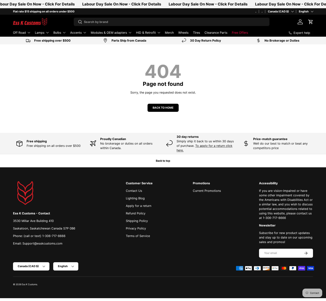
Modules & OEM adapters (109, 32)
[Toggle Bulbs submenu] (64, 32)
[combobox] (171, 22)
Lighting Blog (135, 198)
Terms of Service (138, 236)
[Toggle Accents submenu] (84, 32)
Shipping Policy (137, 221)
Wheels (183, 32)
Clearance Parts (216, 32)
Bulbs (57, 32)
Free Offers (240, 32)
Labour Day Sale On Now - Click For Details (121, 4)
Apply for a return (138, 206)
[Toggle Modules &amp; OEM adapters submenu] (130, 32)
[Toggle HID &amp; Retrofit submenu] (159, 32)
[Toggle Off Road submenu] (29, 32)
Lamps (39, 32)
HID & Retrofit (146, 32)
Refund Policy (135, 213)
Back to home (163, 107)
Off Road (19, 32)
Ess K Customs (29, 284)
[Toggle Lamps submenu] (47, 32)
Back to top (163, 160)
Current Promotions (207, 191)
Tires (196, 32)
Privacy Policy (136, 228)
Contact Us (134, 191)
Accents (76, 32)
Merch (169, 32)
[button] (311, 22)
